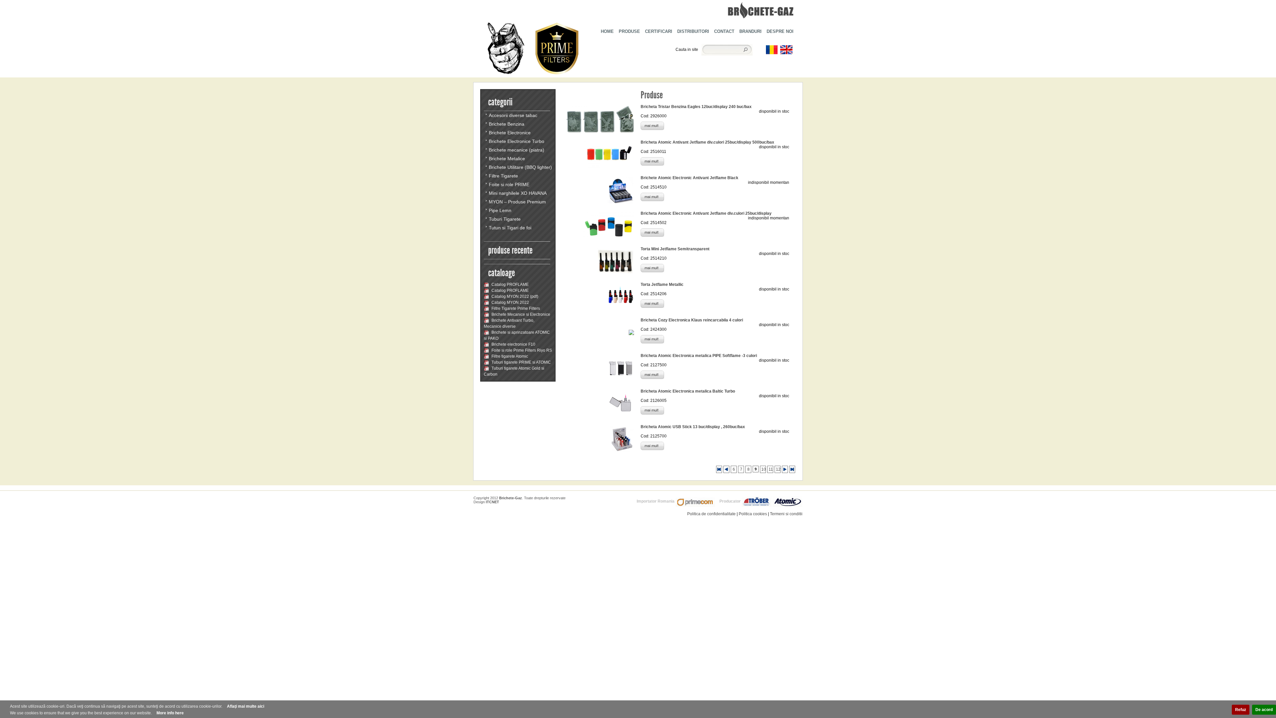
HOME (607, 31)
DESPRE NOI (780, 31)
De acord (1264, 709)
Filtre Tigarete (503, 176)
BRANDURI (750, 31)
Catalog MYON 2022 (509, 302)
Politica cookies (753, 514)
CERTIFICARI (658, 31)
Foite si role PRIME (509, 184)
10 (763, 469)
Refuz (1240, 709)
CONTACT (724, 31)
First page (719, 469)
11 (771, 469)
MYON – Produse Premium (517, 201)
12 (778, 469)
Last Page (792, 469)
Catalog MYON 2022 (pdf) (514, 296)
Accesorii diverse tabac (513, 115)
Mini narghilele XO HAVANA (518, 193)
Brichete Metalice (507, 158)
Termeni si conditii (786, 514)
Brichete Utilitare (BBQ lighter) (520, 167)
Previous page (726, 469)
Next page (785, 469)
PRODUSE (629, 31)
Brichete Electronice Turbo (516, 141)
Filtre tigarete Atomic (509, 356)
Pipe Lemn (500, 210)
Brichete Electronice (510, 132)
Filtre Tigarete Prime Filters (515, 308)
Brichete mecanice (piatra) (516, 150)
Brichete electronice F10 (512, 344)
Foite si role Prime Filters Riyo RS (521, 350)
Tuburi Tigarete (505, 219)
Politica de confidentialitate (711, 514)
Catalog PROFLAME (509, 284)
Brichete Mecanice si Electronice (520, 314)
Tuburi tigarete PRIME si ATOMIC (520, 362)
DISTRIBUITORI (693, 31)
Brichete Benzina (506, 124)
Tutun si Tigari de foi (510, 227)
